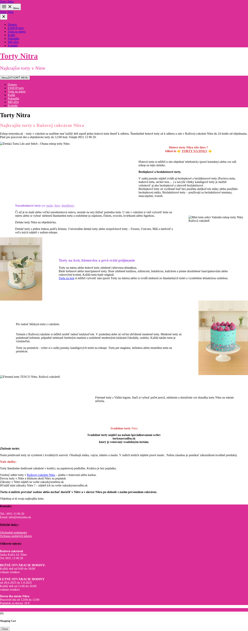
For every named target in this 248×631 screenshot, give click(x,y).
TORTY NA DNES (194, 151)
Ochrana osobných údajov (16, 536)
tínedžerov (68, 205)
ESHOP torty (16, 28)
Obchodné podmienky (13, 532)
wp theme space (62, 609)
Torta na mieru (17, 31)
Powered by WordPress (14, 609)
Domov (12, 24)
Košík (11, 35)
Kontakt (13, 45)
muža (49, 205)
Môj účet (13, 42)
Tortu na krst (66, 278)
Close (5, 629)
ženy (57, 205)
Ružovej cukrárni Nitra (41, 475)
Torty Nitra (7, 1)
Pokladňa (13, 38)
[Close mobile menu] (3, 17)
